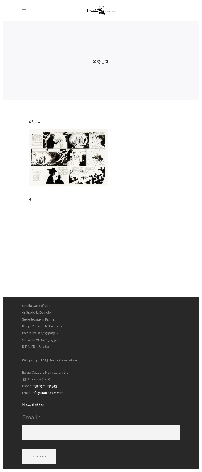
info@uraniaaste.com (47, 393)
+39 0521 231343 (45, 386)
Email (31, 417)
